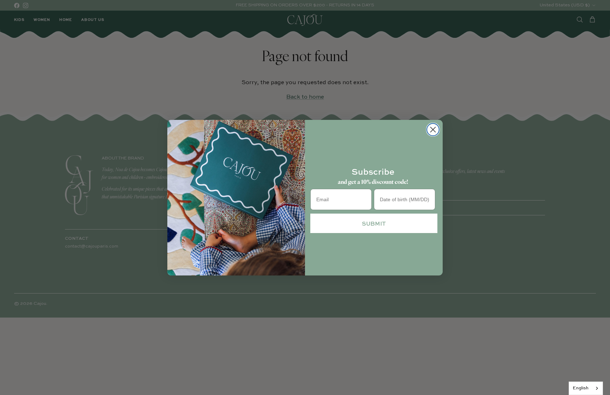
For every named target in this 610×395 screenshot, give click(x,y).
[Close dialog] (433, 129)
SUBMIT (374, 223)
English (580, 388)
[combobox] (586, 388)
